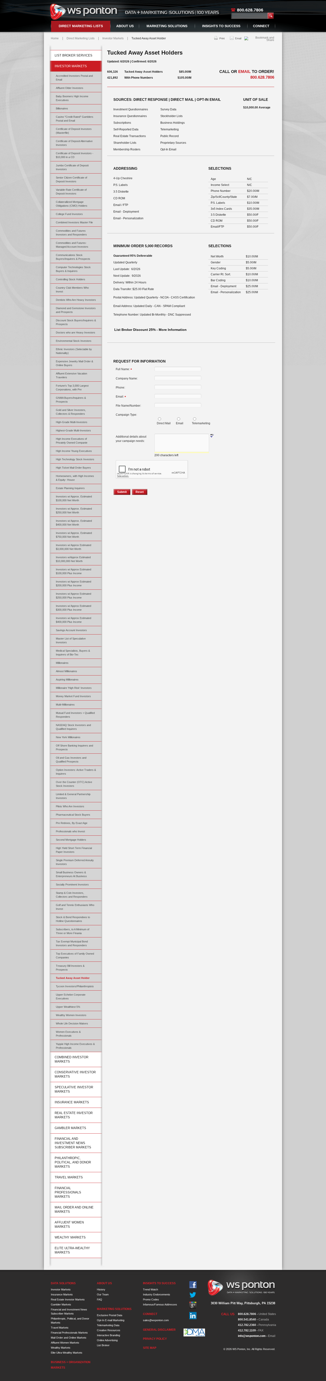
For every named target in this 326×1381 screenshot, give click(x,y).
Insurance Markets (72, 1102)
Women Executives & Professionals (68, 1033)
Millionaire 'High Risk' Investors (74, 687)
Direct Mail (164, 423)
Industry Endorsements (156, 1294)
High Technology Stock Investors (75, 459)
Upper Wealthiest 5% (68, 1006)
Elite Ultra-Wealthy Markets (72, 1250)
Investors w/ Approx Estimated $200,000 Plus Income (73, 583)
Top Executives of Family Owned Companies (75, 955)
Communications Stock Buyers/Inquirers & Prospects (73, 257)
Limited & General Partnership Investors (73, 796)
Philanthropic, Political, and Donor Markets (73, 1162)
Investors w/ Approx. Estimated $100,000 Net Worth (74, 498)
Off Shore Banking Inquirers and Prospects (74, 747)
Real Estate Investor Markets (74, 1115)
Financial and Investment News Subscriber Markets (73, 1143)
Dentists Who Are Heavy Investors (76, 299)
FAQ (99, 1299)
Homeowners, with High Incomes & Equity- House (75, 478)
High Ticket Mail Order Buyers (73, 467)
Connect (261, 26)
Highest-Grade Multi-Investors (73, 430)
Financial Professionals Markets (68, 1192)
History (101, 1289)
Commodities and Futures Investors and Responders (71, 232)
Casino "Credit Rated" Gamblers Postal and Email (74, 118)
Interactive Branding (108, 1335)
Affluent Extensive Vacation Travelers (71, 375)
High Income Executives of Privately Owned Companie (71, 440)
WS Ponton (84, 11)
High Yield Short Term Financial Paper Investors (74, 850)
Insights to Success (221, 26)
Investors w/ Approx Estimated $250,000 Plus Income (73, 595)
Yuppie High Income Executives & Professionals (75, 1046)
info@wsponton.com (252, 1336)
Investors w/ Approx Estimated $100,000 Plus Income (73, 571)
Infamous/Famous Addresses (160, 1304)
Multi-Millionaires (65, 704)
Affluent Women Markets (69, 1224)
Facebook (193, 1285)
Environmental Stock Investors (73, 340)
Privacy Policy (155, 1338)
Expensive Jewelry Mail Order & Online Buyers (74, 363)
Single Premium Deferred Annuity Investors (75, 862)
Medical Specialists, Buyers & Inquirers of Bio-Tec (73, 652)
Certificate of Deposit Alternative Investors (74, 143)
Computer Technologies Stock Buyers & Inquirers (73, 269)
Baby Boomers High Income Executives (72, 98)
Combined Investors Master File (74, 222)
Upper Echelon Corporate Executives (70, 996)
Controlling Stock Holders (70, 279)
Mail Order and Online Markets (74, 1209)
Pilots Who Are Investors (70, 806)
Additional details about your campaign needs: (131, 439)
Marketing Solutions (167, 26)
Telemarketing (201, 423)
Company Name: (127, 378)
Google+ (193, 1305)
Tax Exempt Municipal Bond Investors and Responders (72, 943)
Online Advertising (107, 1340)
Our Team (103, 1294)
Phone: (120, 387)
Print (222, 38)
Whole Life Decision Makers (72, 1023)
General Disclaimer (159, 1329)
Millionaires (62, 662)
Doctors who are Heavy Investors (75, 332)
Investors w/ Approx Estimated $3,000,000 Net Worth (73, 547)
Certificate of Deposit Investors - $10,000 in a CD (74, 155)
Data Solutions (63, 1283)
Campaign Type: (126, 414)
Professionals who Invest (70, 831)
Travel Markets (69, 1177)
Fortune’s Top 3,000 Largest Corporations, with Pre (72, 387)
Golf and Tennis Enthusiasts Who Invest (75, 907)
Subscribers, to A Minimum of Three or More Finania (72, 931)
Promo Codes (151, 1299)
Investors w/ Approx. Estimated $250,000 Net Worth (74, 510)
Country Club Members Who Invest (72, 289)
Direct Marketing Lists (81, 26)
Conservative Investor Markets (75, 1074)
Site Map (149, 1348)
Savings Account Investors (71, 630)
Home (55, 38)
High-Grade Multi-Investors (71, 422)
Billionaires (62, 108)
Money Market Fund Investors (73, 696)
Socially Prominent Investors (72, 884)
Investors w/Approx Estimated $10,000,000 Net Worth (73, 559)
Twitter (193, 1295)
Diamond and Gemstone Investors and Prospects (76, 310)
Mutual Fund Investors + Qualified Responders (75, 714)
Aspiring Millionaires (67, 679)
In (193, 1315)
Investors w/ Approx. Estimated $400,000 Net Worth (74, 522)
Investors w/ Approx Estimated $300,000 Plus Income (73, 607)
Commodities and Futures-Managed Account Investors (72, 244)
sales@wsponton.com (156, 1320)
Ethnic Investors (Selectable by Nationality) (74, 351)
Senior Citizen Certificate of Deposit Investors (71, 179)
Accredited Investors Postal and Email (74, 77)
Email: (121, 397)
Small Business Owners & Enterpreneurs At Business (71, 874)
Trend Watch (150, 1289)
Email (238, 38)
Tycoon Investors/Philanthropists (75, 986)
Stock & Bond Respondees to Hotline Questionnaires (73, 919)
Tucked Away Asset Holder (72, 978)
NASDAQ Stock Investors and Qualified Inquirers (73, 727)
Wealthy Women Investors (71, 1015)
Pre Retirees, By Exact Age (71, 823)
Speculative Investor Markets (74, 1089)
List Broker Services (73, 55)
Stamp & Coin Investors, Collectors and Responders (72, 894)
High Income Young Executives (74, 451)
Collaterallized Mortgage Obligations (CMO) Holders (71, 203)
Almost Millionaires (66, 671)
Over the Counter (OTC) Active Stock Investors (74, 784)
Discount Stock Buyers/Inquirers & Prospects (76, 322)
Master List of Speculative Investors (71, 640)
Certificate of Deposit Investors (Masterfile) (74, 131)
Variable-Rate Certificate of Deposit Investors (71, 191)
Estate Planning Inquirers (70, 488)
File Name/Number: (128, 405)
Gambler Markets (70, 1128)
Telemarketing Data (108, 1325)
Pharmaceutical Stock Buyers (73, 814)
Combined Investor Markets (71, 1059)
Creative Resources (108, 1330)
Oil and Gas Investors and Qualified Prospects (71, 759)
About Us (125, 26)
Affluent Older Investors (69, 88)
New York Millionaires (68, 737)
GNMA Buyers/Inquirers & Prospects (71, 399)
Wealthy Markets (70, 1237)
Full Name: (124, 369)
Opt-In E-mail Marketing (110, 1320)
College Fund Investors (69, 214)
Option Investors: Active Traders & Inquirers (76, 771)
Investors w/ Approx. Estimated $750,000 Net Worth (74, 535)
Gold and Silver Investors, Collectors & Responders (71, 412)
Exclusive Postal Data (109, 1315)
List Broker (103, 1345)
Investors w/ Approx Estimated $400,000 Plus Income (73, 620)
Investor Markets (113, 38)
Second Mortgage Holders (71, 839)
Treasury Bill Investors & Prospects (70, 967)
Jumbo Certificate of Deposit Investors (72, 167)
